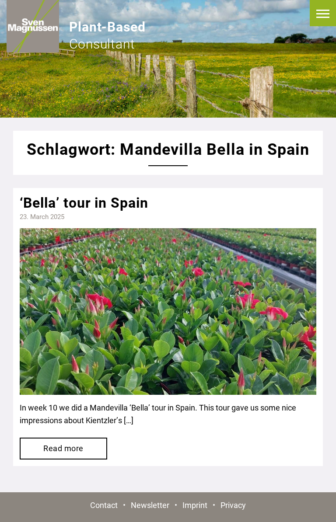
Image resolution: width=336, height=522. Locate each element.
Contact (104, 505)
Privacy (233, 505)
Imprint (194, 505)
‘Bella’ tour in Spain (84, 203)
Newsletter (150, 505)
